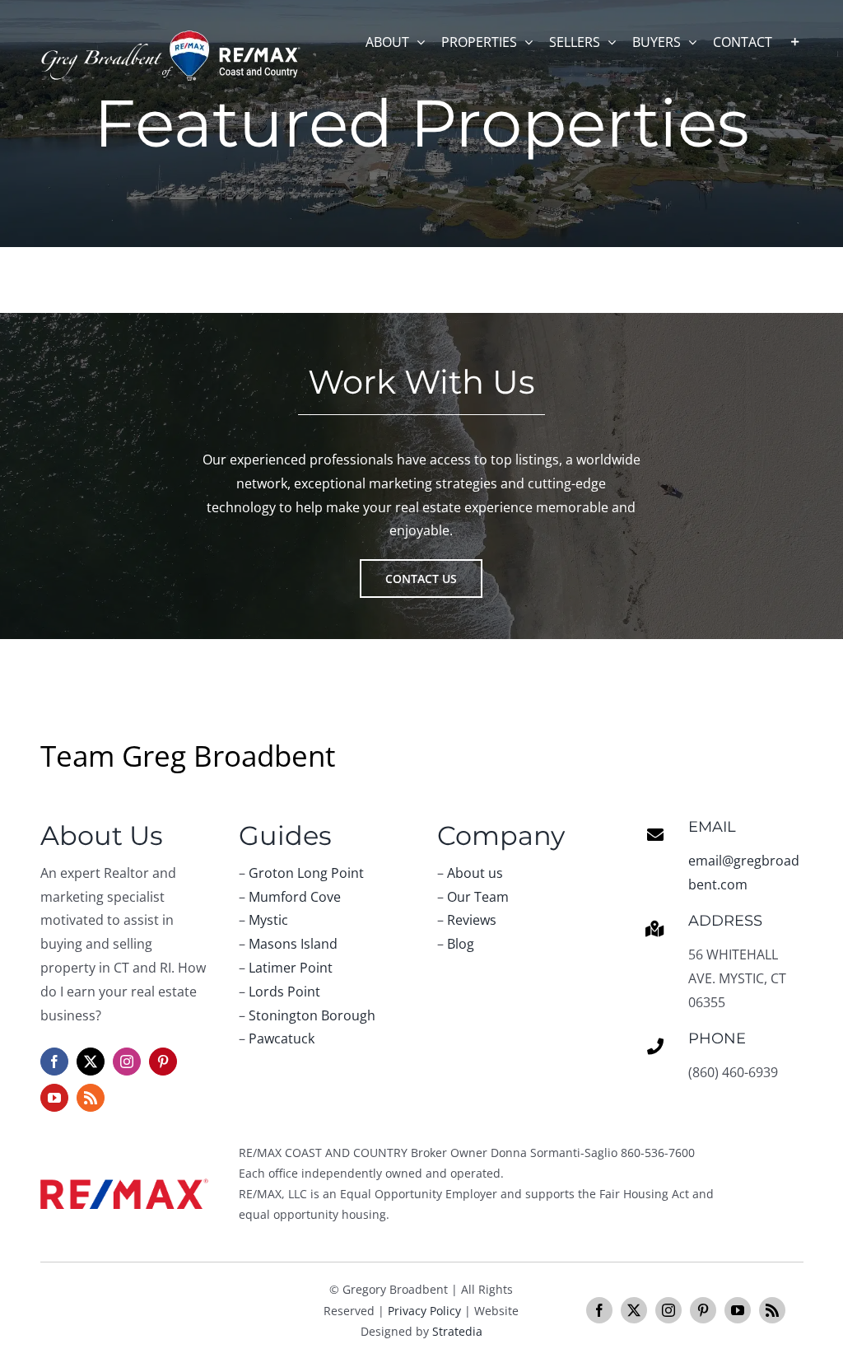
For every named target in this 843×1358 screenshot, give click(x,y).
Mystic (268, 920)
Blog (460, 944)
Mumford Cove (295, 897)
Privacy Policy (424, 1310)
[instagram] (127, 1062)
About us (475, 873)
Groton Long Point (306, 873)
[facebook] (54, 1062)
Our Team (478, 897)
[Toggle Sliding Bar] (795, 41)
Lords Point (284, 991)
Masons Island (293, 944)
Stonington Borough (312, 1015)
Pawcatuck (281, 1038)
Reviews (471, 920)
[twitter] (91, 1062)
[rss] (91, 1098)
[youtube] (54, 1098)
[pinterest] (163, 1062)
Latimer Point (291, 968)
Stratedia (457, 1331)
